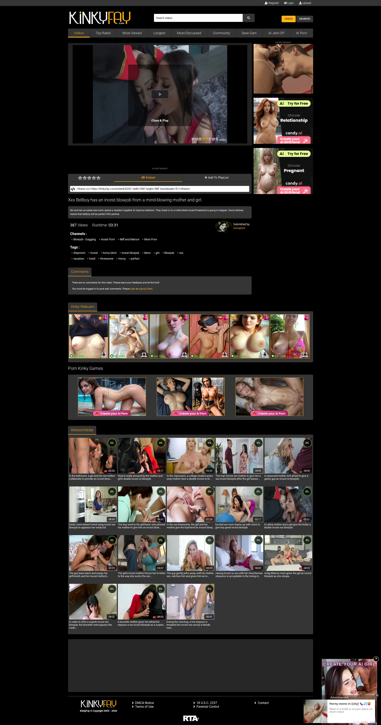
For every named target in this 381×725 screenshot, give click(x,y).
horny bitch (110, 252)
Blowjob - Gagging (84, 239)
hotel (92, 258)
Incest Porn (108, 239)
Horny (122, 258)
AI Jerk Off (276, 33)
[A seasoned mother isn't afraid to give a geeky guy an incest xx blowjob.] (288, 473)
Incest (94, 252)
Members (304, 18)
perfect (135, 258)
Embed (150, 177)
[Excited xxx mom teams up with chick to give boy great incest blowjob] (239, 521)
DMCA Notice (144, 703)
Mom (147, 252)
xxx (181, 252)
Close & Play (159, 120)
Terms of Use (144, 707)
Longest (159, 33)
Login (290, 3)
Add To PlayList (218, 177)
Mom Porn (150, 239)
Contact (263, 703)
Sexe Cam (249, 33)
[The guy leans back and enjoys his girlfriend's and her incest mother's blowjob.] (93, 570)
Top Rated (103, 33)
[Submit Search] (249, 18)
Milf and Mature (129, 239)
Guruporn (239, 228)
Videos (289, 18)
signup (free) (145, 288)
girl (157, 252)
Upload (306, 3)
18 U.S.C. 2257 (206, 703)
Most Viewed (132, 33)
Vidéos (79, 33)
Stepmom (79, 252)
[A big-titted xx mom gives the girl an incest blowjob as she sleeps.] (288, 570)
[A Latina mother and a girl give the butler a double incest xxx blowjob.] (288, 521)
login (133, 288)
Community (221, 33)
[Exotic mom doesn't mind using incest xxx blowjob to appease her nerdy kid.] (93, 521)
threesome (106, 258)
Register (273, 3)
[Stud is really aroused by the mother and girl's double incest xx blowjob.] (142, 473)
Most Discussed (189, 33)
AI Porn (301, 33)
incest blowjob (130, 252)
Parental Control (207, 707)
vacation (78, 258)
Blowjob (169, 252)
